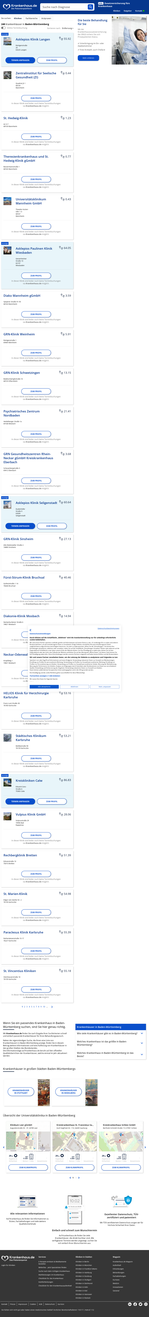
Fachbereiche (31, 18)
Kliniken (116, 11)
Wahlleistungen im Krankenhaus (51, 1275)
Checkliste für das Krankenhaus (51, 1278)
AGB (40, 1304)
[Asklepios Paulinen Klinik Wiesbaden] (7, 250)
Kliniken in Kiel (81, 1291)
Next (145, 1147)
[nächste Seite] (51, 1006)
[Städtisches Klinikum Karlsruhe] (7, 738)
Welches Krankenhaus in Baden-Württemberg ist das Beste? (105, 1054)
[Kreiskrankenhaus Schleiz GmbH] (121, 1136)
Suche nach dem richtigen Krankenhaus (54, 1271)
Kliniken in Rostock (83, 1298)
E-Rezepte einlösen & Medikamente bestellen (52, 1262)
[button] (67, 28)
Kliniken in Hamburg (84, 1272)
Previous (4, 1147)
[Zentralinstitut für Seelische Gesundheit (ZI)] (7, 75)
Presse (12, 1304)
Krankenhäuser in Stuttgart (21, 1091)
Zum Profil (52, 60)
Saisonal (116, 1291)
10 (44, 1006)
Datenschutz (50, 1304)
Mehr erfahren (88, 58)
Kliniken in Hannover (84, 1294)
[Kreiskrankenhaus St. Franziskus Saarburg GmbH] (74, 1136)
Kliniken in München (84, 1265)
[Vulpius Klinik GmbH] (7, 816)
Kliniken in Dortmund (84, 1283)
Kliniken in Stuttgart (83, 1280)
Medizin (116, 1283)
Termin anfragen (20, 60)
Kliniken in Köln (82, 1287)
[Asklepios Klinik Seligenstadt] (7, 505)
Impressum (22, 1304)
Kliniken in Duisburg (84, 1276)
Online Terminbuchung (17, 28)
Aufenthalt (117, 1265)
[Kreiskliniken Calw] (7, 782)
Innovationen (118, 1287)
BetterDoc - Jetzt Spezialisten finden (52, 1267)
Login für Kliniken (8, 1265)
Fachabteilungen (119, 1276)
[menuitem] (117, 11)
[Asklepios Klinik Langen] (7, 41)
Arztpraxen (46, 18)
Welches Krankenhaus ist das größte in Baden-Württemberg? (102, 1043)
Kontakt (139, 11)
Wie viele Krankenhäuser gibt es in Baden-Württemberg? (107, 1033)
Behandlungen (118, 1272)
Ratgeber (128, 11)
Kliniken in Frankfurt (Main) (86, 1269)
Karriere (61, 1304)
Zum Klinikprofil (28, 1167)
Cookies (33, 1304)
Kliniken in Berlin (82, 1261)
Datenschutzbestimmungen (108, 628)
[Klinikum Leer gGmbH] (28, 1136)
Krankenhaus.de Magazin (123, 1261)
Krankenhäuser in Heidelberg (68, 1091)
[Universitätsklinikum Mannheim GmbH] (7, 201)
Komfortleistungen (46, 1282)
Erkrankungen (118, 1269)
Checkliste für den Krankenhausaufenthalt (55, 1286)
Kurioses (116, 1280)
